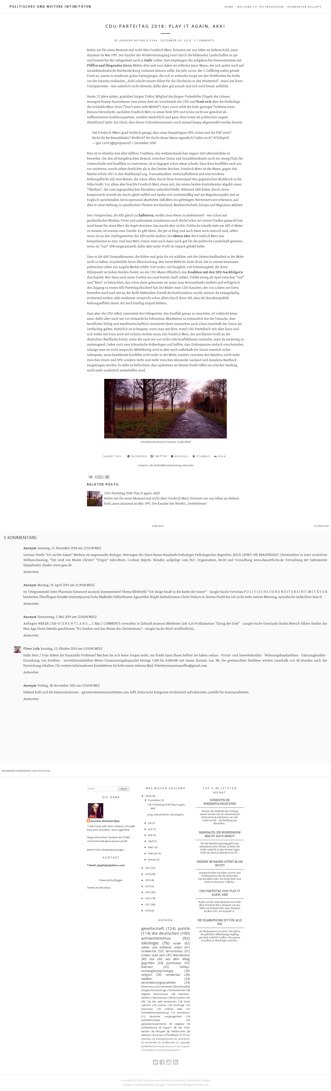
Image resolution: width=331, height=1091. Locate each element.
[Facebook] (162, 1062)
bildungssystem (164, 1038)
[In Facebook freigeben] (107, 477)
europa (159, 1035)
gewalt (187, 1046)
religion (146, 975)
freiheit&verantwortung (167, 465)
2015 (148, 880)
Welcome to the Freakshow (260, 6)
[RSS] (175, 1062)
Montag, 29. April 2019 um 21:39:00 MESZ (66, 585)
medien (146, 979)
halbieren (146, 215)
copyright (185, 1042)
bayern (167, 1027)
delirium (146, 1035)
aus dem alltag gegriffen (165, 961)
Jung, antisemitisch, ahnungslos (165, 814)
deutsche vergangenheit (165, 1016)
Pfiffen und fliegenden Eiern (109, 66)
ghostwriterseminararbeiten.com (105, 692)
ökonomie (188, 465)
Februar (152, 853)
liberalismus (181, 955)
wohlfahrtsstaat (150, 1020)
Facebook (138, 456)
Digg (221, 456)
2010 (148, 910)
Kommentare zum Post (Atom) (33, 770)
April (150, 841)
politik (184, 928)
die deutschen (165, 933)
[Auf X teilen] (104, 477)
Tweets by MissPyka (99, 887)
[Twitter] (155, 1062)
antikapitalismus (165, 1046)
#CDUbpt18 (221, 138)
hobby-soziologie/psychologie (165, 969)
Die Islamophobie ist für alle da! (220, 922)
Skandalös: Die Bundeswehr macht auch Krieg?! (220, 834)
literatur (148, 1046)
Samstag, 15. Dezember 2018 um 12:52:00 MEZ (69, 548)
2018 (148, 796)
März (151, 847)
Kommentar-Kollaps (304, 6)
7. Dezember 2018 (144, 143)
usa (151, 959)
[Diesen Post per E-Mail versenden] (96, 477)
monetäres (183, 1012)
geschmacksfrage (156, 990)
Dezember (154, 800)
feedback (172, 1035)
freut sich (203, 102)
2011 (148, 904)
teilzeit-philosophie (168, 1050)
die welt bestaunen (164, 1001)
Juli (150, 823)
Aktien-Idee (182, 236)
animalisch (184, 1038)
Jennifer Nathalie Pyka (105, 821)
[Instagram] (168, 1062)
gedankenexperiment (153, 1024)
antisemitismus (156, 938)
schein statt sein (153, 955)
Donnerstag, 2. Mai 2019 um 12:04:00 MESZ (67, 617)
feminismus (148, 986)
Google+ (181, 456)
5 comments (204, 40)
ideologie (150, 943)
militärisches (178, 1031)
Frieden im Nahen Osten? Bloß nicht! (220, 863)
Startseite (158, 526)
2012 (148, 898)
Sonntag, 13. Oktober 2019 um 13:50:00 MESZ (71, 649)
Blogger (118, 880)
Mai (150, 835)
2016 (148, 874)
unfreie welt (173, 1009)
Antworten (31, 572)
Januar (152, 859)
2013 (148, 892)
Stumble (202, 456)
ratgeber (179, 1024)
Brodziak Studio (144, 1084)
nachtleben (149, 1050)
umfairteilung (149, 1027)
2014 (148, 886)
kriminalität (183, 986)
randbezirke (168, 1042)
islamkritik (166, 986)
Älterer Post (321, 526)
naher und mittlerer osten (161, 947)
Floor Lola (31, 649)
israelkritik (148, 951)
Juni (150, 829)
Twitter (160, 456)
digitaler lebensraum (154, 994)
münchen (146, 1038)
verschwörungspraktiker (158, 982)
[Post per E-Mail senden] (90, 477)
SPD (184, 1034)
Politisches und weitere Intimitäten (50, 6)
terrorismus (174, 951)
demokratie (178, 990)
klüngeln (161, 1031)
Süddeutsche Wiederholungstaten (219, 802)
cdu (151, 465)
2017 (148, 868)
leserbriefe (151, 1042)
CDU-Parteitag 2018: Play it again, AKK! (166, 26)
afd (143, 1001)
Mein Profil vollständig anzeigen (105, 849)
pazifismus (173, 963)
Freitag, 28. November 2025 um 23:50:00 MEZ (69, 686)
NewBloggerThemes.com (193, 1084)
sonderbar (173, 975)
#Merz (116, 133)
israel (177, 943)
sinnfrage (178, 1005)
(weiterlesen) (197, 504)
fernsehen (179, 997)
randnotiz (161, 997)
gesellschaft (152, 928)
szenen (162, 1005)
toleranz (147, 967)
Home (229, 6)
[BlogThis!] (100, 477)
